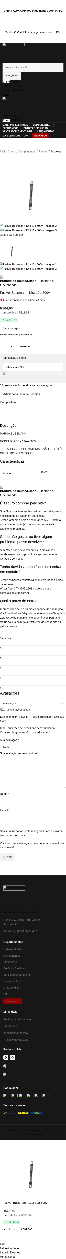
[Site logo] (14, 52)
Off (5, 994)
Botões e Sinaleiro (14, 968)
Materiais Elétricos (14, 949)
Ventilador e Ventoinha (17, 974)
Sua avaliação (9, 740)
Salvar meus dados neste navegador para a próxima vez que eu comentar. (31, 833)
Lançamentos (11, 981)
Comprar (24, 346)
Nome (4, 793)
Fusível (43, 151)
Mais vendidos (12, 987)
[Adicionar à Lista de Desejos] (7, 1237)
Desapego (9, 1001)
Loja (12, 151)
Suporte (56, 151)
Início (3, 151)
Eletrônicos (10, 962)
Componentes (26, 151)
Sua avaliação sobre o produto (19, 753)
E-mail (4, 810)
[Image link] (14, 896)
